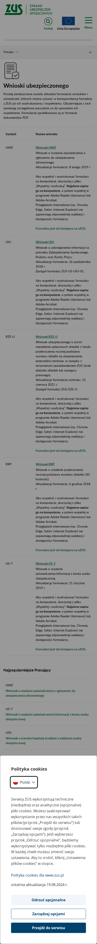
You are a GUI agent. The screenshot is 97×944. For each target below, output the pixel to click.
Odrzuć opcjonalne (48, 899)
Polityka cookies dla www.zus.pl (37, 875)
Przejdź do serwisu (48, 927)
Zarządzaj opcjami (48, 913)
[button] (24, 782)
